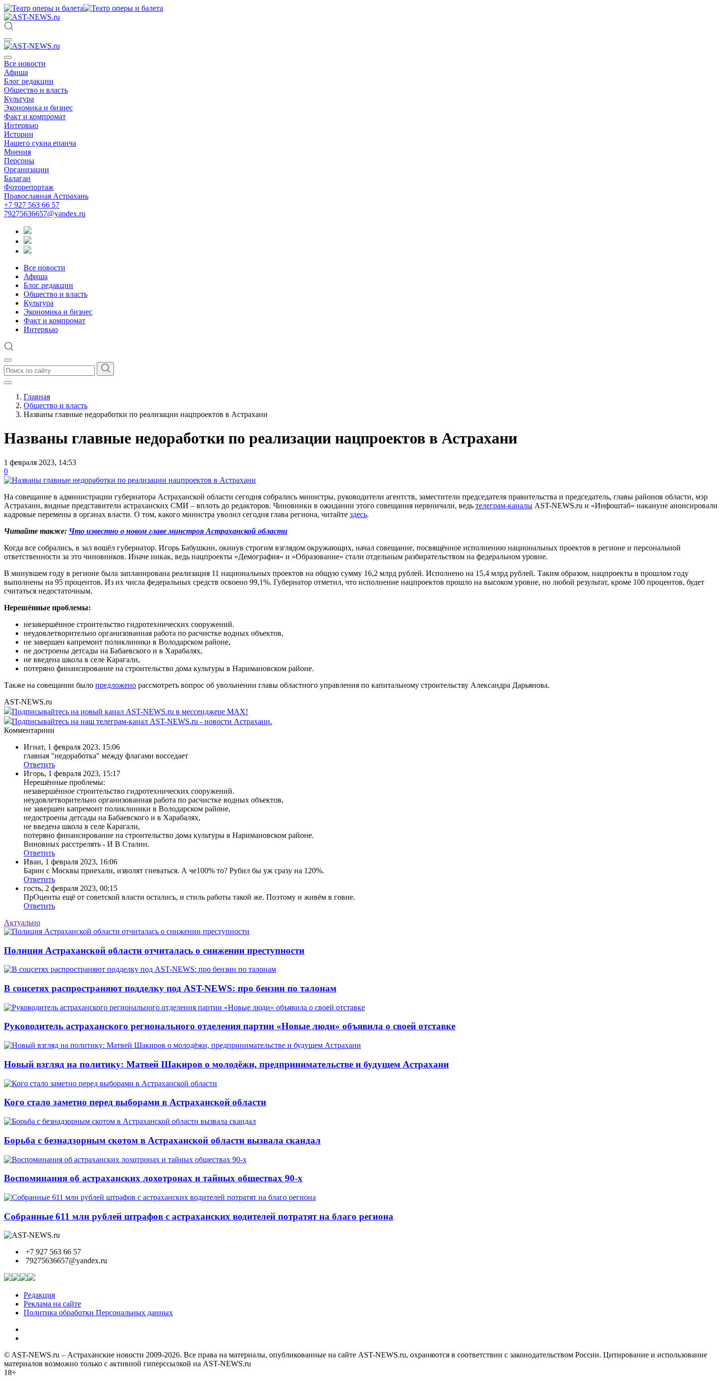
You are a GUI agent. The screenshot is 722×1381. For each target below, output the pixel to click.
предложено (115, 685)
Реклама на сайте (52, 1304)
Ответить (39, 764)
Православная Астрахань (46, 196)
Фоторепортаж (29, 187)
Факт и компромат (35, 116)
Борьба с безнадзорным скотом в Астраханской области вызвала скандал (162, 1140)
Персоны (19, 160)
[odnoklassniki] (27, 241)
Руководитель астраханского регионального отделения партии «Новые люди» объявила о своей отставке (229, 1026)
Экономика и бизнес (38, 108)
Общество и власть (36, 90)
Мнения (17, 152)
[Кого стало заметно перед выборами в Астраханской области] (110, 1083)
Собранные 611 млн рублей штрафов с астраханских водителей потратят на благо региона (198, 1216)
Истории (18, 134)
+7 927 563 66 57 (31, 205)
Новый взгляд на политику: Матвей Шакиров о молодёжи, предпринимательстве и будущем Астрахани (226, 1064)
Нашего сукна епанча (40, 143)
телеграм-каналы (503, 505)
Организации (26, 169)
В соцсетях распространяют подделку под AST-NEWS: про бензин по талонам (170, 988)
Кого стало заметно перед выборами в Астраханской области (135, 1102)
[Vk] (27, 251)
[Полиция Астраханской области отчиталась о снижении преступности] (127, 931)
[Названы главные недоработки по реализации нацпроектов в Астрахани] (130, 480)
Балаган (17, 178)
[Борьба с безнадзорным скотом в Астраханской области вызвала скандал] (130, 1121)
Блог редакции (29, 81)
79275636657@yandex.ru (44, 213)
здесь (358, 514)
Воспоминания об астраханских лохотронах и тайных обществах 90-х (153, 1178)
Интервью (21, 125)
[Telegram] (27, 231)
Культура (19, 99)
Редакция (39, 1295)
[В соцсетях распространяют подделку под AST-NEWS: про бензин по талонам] (140, 969)
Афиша (16, 72)
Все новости (25, 63)
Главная (37, 396)
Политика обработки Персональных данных (98, 1312)
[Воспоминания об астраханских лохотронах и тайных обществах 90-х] (125, 1159)
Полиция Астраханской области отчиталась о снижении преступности (154, 950)
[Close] (8, 57)
